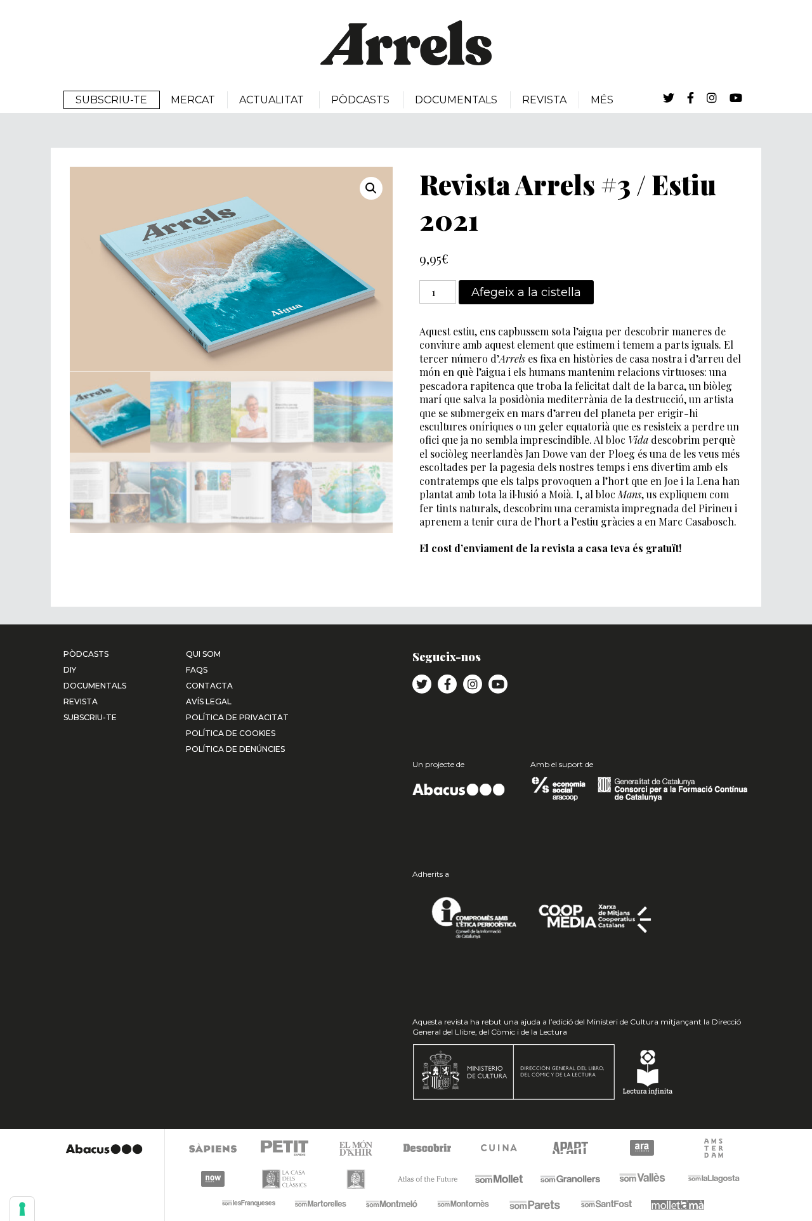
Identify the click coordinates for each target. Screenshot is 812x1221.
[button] (371, 188)
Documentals (94, 685)
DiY (69, 670)
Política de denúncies (235, 749)
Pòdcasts (85, 654)
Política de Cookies (230, 733)
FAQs (196, 670)
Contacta (209, 685)
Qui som (203, 654)
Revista (80, 701)
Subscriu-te (90, 717)
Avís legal (209, 701)
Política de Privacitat (237, 717)
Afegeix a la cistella (526, 292)
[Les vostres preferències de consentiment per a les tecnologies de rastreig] (22, 1209)
